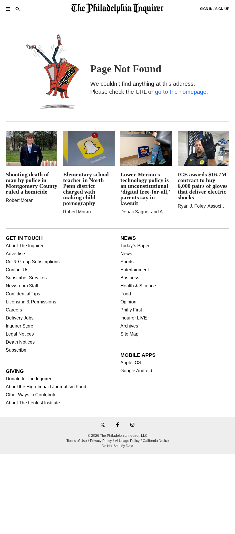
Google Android (136, 371)
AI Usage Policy (127, 441)
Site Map (129, 334)
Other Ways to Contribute (31, 395)
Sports (127, 262)
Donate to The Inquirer (28, 379)
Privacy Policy (101, 441)
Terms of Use (76, 441)
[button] (8, 9)
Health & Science (138, 286)
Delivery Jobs (20, 318)
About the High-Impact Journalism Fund (46, 387)
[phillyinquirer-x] (102, 425)
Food (125, 294)
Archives (129, 326)
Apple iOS (130, 362)
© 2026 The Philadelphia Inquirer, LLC (118, 436)
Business (129, 278)
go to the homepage (180, 92)
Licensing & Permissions (31, 302)
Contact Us (17, 270)
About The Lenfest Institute (33, 403)
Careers (14, 310)
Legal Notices (20, 334)
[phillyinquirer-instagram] (132, 425)
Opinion (128, 302)
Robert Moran (20, 200)
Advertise (15, 254)
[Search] (18, 9)
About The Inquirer (25, 245)
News (126, 254)
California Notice (156, 441)
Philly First (131, 310)
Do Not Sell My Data (117, 446)
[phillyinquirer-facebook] (117, 425)
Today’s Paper (135, 245)
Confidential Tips (23, 294)
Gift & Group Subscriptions (33, 262)
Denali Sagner (135, 211)
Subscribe (16, 350)
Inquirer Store (19, 326)
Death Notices (20, 342)
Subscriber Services (26, 278)
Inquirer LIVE (133, 318)
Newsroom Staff (22, 286)
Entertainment (134, 270)
